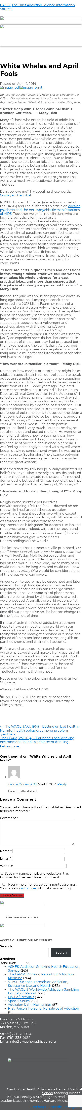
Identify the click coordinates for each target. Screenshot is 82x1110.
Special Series (18, 1001)
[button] (41, 50)
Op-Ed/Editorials (21, 997)
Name (6, 851)
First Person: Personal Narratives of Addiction (43, 1008)
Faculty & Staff (32, 1097)
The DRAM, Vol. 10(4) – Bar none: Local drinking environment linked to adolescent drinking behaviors (37, 742)
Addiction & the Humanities (29, 1005)
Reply (62, 784)
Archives (7, 959)
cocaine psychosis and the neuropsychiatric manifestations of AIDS (40, 210)
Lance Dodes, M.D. (22, 784)
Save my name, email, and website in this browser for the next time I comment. (34, 875)
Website (6, 866)
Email (5, 858)
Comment (9, 818)
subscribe (28, 888)
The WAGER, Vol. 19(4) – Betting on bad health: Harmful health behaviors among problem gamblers (39, 730)
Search (6, 946)
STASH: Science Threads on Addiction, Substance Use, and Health (38, 984)
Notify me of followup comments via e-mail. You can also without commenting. (38, 886)
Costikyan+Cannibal (15, 195)
